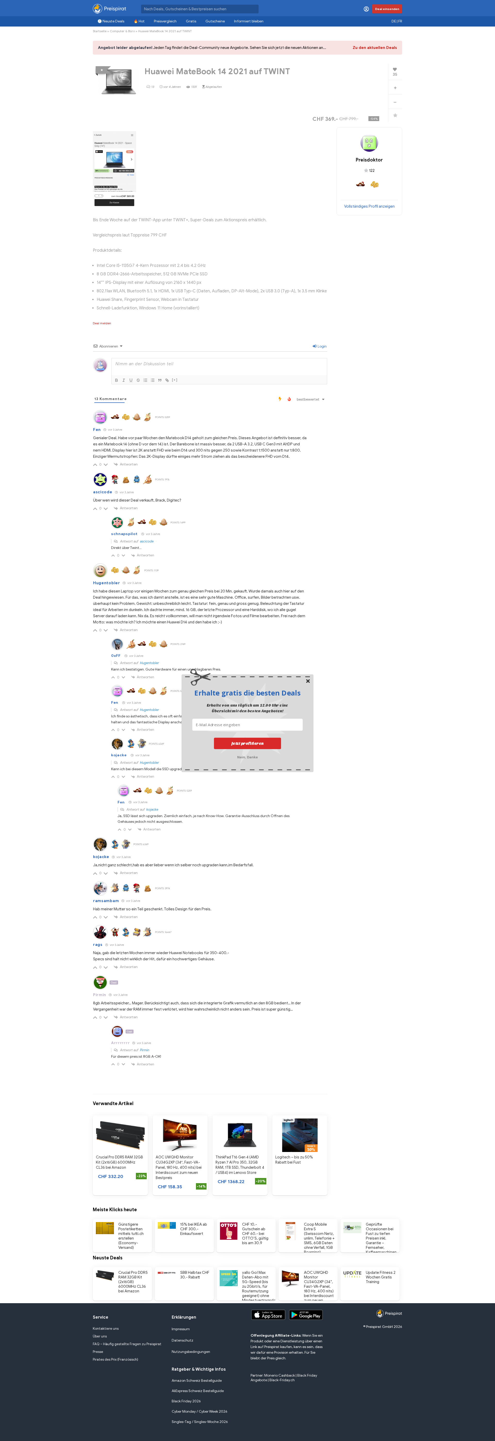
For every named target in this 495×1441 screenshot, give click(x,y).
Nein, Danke (247, 757)
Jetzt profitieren (248, 743)
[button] (247, 693)
